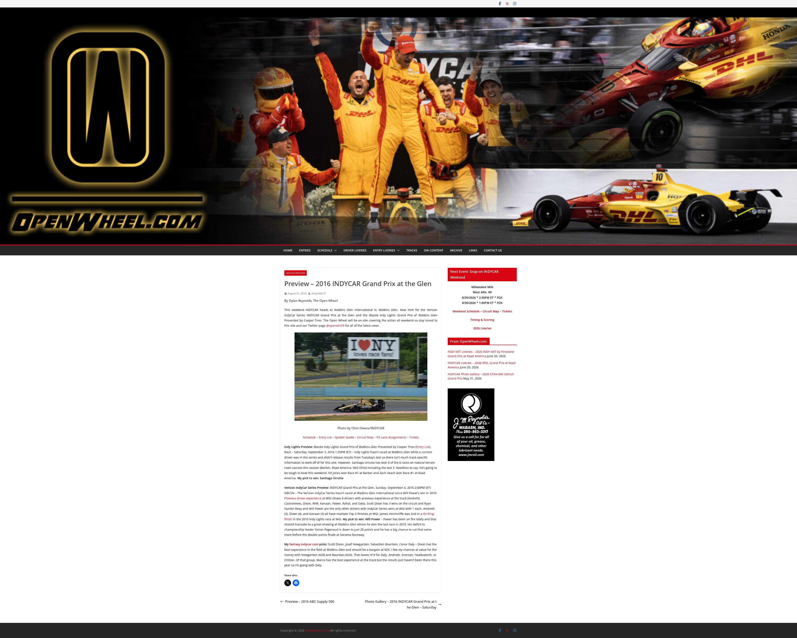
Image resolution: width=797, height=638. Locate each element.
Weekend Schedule (466, 311)
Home (288, 250)
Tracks (411, 250)
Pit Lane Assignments (391, 437)
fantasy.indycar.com (304, 544)
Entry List (325, 437)
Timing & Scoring (482, 320)
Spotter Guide (344, 437)
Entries (305, 250)
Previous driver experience (302, 498)
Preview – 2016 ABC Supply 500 (309, 601)
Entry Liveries (384, 250)
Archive (456, 250)
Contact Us (493, 250)
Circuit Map (365, 437)
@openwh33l (335, 325)
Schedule (324, 250)
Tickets (414, 437)
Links (473, 250)
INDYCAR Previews (295, 273)
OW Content (433, 250)
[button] (334, 250)
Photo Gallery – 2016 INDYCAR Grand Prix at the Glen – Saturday (400, 604)
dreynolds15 (318, 293)
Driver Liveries (355, 250)
